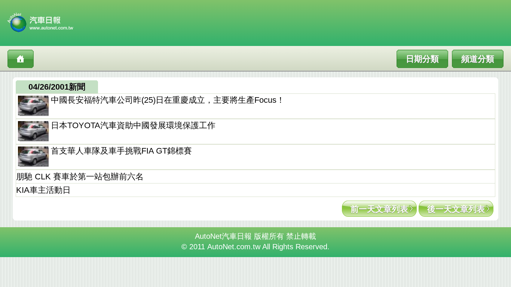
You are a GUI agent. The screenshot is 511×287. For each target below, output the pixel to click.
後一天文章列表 (456, 209)
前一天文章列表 (379, 209)
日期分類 (422, 59)
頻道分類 (477, 59)
